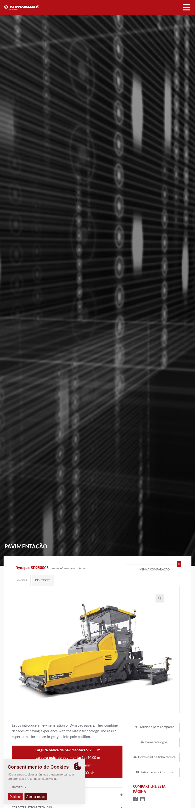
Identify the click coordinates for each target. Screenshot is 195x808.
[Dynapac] (27, 7)
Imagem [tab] (21, 580)
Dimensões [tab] (42, 580)
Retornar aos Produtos (157, 772)
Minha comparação (159, 568)
